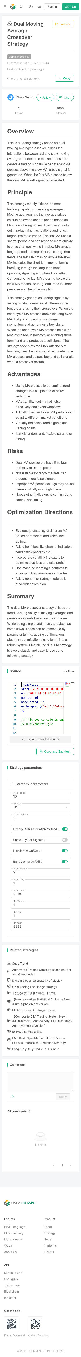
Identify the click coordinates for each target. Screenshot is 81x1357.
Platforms (50, 1246)
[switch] (65, 829)
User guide (11, 1279)
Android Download (38, 1335)
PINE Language (14, 1227)
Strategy (50, 1233)
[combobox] (39, 807)
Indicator (10, 1298)
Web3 (8, 1246)
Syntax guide (13, 1273)
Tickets (49, 1252)
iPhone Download (14, 1335)
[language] (31, 6)
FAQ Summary (13, 1233)
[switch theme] (39, 6)
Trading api (12, 1285)
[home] (13, 7)
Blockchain (11, 1291)
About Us (10, 1252)
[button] (12, 784)
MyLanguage (13, 1239)
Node (47, 1239)
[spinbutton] (40, 796)
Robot (48, 1227)
